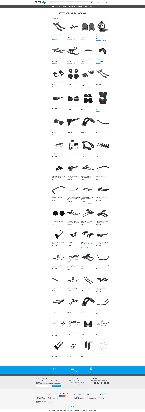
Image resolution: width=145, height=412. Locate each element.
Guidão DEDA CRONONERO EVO (72, 58)
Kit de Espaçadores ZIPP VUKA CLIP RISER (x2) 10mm (87, 310)
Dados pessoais (84, 410)
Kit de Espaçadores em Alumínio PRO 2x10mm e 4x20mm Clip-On (58, 177)
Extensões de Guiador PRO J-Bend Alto (102, 265)
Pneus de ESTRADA (78, 399)
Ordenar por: (96, 18)
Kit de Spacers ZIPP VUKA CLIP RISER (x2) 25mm (87, 130)
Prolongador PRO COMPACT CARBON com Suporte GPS (87, 154)
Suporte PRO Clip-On (70, 242)
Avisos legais (59, 410)
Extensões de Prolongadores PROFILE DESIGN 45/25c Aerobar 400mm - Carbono (73, 198)
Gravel (88, 397)
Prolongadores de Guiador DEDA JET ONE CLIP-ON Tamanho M (73, 130)
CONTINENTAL (102, 398)
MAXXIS (100, 397)
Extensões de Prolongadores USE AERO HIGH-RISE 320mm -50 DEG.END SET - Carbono (58, 332)
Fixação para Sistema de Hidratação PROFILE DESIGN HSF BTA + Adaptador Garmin (102, 35)
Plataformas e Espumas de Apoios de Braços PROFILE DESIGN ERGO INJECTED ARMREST (87, 107)
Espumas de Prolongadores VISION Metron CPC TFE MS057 (87, 332)
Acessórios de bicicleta (91, 399)
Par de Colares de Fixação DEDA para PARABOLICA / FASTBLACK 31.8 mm (58, 82)
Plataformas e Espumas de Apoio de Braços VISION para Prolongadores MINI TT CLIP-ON (102, 107)
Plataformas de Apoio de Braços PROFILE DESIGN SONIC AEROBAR (87, 243)
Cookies (94, 410)
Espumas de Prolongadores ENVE (58, 221)
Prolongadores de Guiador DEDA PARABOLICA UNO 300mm (57, 35)
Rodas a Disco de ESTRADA (79, 398)
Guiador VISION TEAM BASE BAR (101, 176)
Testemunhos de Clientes (40, 398)
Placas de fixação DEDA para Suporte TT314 (102, 354)
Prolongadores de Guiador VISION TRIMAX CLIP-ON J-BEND (58, 266)
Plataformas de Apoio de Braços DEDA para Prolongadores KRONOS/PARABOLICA (87, 82)
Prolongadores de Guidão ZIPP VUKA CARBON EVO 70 (73, 310)
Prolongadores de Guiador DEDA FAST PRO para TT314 (73, 354)
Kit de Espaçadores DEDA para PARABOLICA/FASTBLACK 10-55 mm (87, 35)
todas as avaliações (86, 374)
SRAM (100, 396)
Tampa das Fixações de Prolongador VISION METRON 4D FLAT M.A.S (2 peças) (87, 198)
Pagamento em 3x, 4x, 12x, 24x (53, 399)
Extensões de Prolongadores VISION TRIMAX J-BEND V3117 (102, 332)
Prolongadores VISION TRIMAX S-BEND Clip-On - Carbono (87, 222)
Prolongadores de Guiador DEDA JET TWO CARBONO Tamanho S (102, 243)
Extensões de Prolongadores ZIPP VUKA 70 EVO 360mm (58, 288)
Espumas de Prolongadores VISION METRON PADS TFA (58, 130)
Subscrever (56, 385)
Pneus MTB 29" (77, 397)
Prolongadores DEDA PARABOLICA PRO (58, 243)
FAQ (49, 394)
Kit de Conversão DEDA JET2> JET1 (87, 353)
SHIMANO (101, 394)
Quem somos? (38, 394)
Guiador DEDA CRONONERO (57, 197)
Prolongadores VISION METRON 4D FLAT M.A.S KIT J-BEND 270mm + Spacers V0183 (58, 154)
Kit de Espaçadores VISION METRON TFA (73, 154)
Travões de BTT (77, 396)
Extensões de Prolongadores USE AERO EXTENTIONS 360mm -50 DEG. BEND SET (102, 310)
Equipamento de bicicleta (91, 398)
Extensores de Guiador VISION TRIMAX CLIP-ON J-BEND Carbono (72, 288)
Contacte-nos (50, 402)
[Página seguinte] (85, 363)
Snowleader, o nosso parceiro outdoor (41, 402)
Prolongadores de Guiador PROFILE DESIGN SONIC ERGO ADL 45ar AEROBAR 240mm (102, 288)
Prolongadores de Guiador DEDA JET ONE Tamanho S (73, 177)
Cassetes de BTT (77, 394)
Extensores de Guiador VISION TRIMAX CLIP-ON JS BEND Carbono (73, 222)
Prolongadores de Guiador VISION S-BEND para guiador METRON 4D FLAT (73, 332)
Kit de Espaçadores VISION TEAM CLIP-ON (101, 154)
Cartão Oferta (50, 401)
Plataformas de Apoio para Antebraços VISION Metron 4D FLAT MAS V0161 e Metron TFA (73, 107)
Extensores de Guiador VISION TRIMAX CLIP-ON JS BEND (86, 177)
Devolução (50, 397)
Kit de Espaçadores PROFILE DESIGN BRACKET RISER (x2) (102, 59)
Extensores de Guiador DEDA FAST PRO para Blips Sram (58, 354)
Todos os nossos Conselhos (41, 396)
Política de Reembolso (77, 410)
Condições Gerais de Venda (67, 410)
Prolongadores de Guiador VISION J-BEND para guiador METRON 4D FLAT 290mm (73, 266)
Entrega (49, 396)
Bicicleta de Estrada (90, 396)
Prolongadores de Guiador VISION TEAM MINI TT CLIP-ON (102, 222)
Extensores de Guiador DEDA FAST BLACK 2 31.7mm (102, 82)
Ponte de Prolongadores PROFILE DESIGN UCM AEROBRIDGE (87, 59)
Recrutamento (38, 399)
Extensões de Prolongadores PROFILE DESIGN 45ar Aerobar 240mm (58, 310)
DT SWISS (101, 399)
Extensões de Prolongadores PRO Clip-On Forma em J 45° (87, 288)
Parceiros (90, 410)
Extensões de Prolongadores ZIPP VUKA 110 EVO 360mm (102, 130)
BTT (88, 394)
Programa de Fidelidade (40, 397)
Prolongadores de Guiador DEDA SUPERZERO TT (87, 266)
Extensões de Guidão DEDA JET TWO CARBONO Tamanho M (58, 106)
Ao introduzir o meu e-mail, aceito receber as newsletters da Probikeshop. (48, 383)
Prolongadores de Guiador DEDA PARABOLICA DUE (57, 59)
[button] (109, 2)
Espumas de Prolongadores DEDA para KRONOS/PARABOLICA (73, 82)
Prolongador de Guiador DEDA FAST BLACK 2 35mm (102, 198)
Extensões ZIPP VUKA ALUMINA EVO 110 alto (73, 35)
